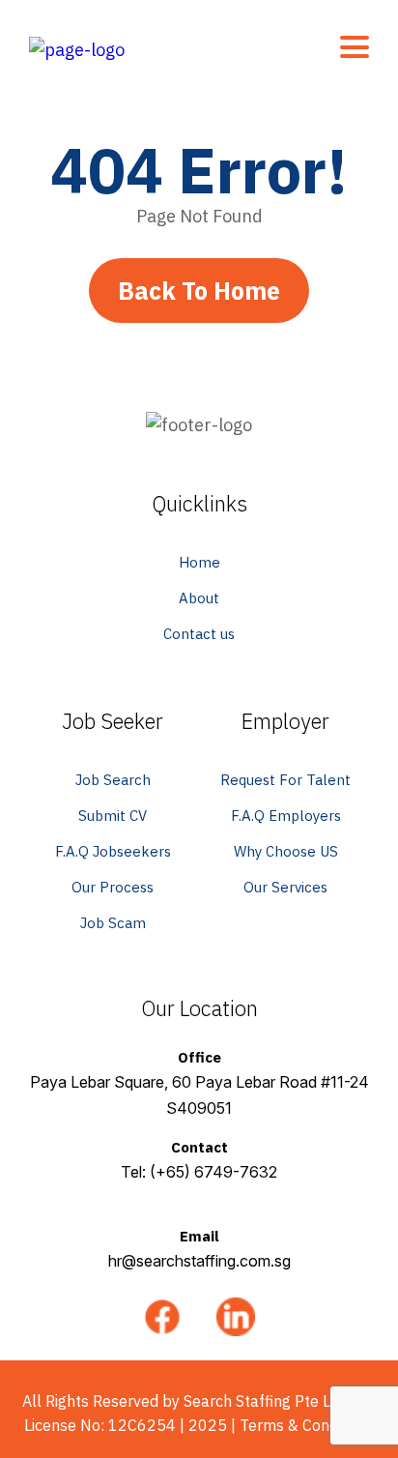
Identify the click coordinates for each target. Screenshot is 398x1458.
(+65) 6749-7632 (213, 1171)
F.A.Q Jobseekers (113, 851)
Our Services (285, 887)
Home (199, 562)
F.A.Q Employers (286, 815)
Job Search (113, 780)
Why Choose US (286, 851)
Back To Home (199, 290)
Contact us (199, 634)
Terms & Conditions (307, 1425)
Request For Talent (285, 780)
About (199, 598)
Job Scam (113, 923)
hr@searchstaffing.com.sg (199, 1260)
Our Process (112, 887)
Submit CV (112, 815)
